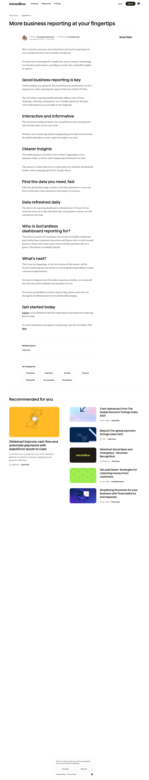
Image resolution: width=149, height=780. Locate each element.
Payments (30, 373)
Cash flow (26, 15)
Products (34, 4)
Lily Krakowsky (73, 37)
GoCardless (67, 380)
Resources (46, 4)
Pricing (57, 4)
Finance (85, 373)
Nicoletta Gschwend (45, 37)
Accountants (48, 380)
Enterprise (30, 380)
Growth (67, 373)
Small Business (117, 482)
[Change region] (138, 3)
